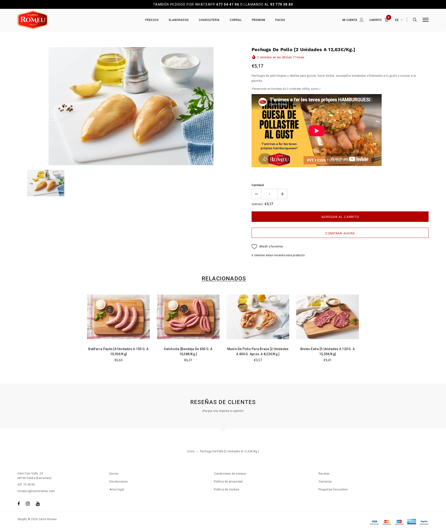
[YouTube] (38, 504)
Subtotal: (257, 204)
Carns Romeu (48, 519)
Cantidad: (258, 185)
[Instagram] (28, 504)
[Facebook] (18, 504)
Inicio (190, 451)
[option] (131, 106)
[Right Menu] (426, 20)
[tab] (223, 278)
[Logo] (53, 20)
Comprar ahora (340, 233)
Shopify (22, 519)
